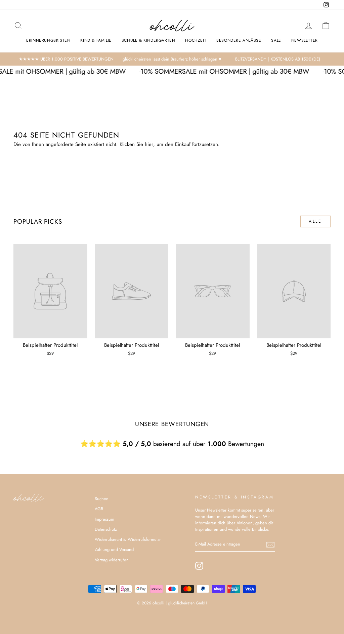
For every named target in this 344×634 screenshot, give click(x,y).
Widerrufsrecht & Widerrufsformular (128, 539)
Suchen (102, 498)
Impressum (104, 519)
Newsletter (304, 40)
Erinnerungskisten (48, 40)
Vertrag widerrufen (112, 560)
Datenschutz (106, 529)
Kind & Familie (95, 40)
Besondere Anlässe (238, 40)
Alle (315, 221)
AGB (99, 509)
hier (149, 144)
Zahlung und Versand (114, 549)
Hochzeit (195, 40)
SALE (276, 40)
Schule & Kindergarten (148, 40)
